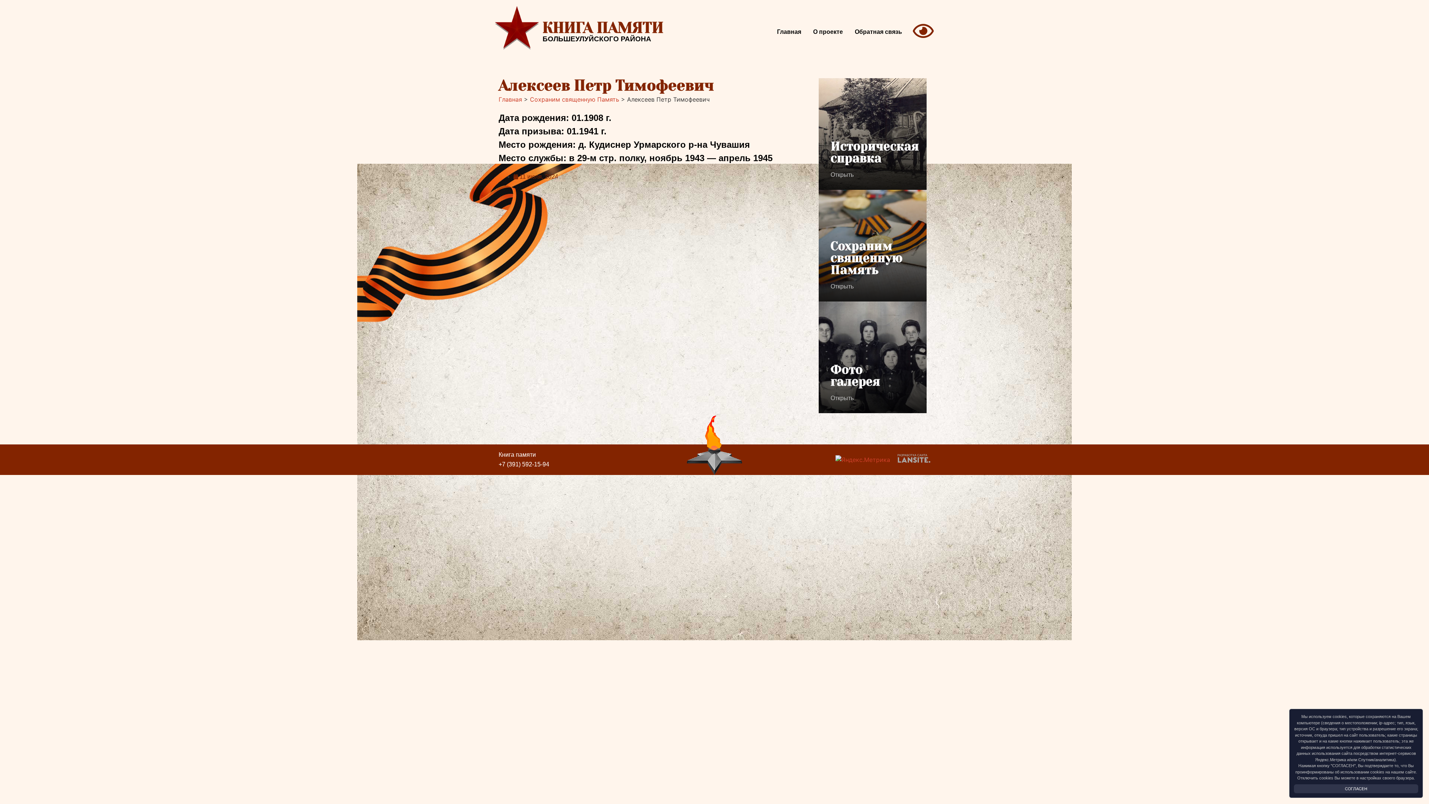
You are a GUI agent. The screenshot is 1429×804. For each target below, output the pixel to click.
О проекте (828, 32)
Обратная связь (878, 32)
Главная (789, 32)
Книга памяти (517, 455)
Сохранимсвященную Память (866, 258)
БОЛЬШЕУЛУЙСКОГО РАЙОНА (597, 39)
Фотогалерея (855, 376)
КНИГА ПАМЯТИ (603, 27)
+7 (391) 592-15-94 (524, 464)
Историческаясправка (875, 152)
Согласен (1356, 788)
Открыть (842, 175)
